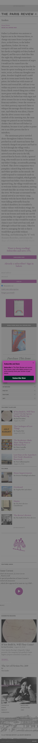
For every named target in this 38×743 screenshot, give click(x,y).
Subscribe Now (19, 378)
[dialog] (19, 371)
